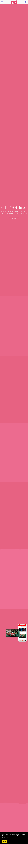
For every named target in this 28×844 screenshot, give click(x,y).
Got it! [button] (4, 841)
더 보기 (14, 218)
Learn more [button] (5, 837)
